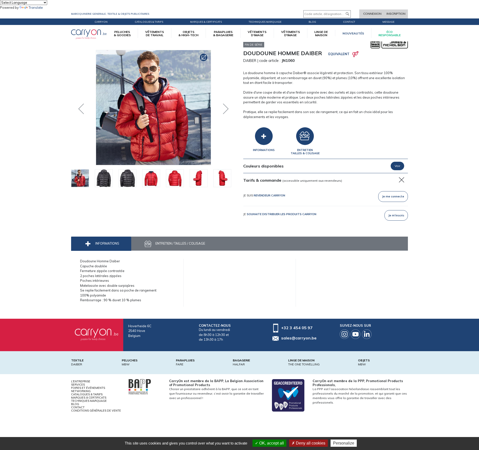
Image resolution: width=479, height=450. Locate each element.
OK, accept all (271, 443)
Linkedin (366, 334)
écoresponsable (389, 33)
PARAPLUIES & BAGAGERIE (223, 33)
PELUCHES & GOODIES (122, 33)
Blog (75, 404)
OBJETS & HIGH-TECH (188, 33)
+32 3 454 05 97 (297, 327)
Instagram (344, 334)
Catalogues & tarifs (149, 21)
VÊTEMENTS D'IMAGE (290, 33)
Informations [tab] (264, 150)
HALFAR (239, 364)
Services (78, 384)
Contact (349, 21)
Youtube (355, 334)
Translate (36, 7)
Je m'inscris (396, 215)
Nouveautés (353, 33)
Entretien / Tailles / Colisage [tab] (180, 243)
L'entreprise (80, 381)
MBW (125, 364)
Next (222, 107)
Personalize (343, 443)
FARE (179, 364)
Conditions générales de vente (96, 410)
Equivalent (339, 54)
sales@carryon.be (299, 337)
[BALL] (139, 386)
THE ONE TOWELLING (304, 364)
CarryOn (101, 21)
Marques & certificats (206, 21)
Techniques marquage (265, 21)
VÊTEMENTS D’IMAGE (257, 33)
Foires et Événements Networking (88, 389)
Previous (82, 107)
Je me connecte (393, 196)
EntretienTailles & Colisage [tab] (305, 151)
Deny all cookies (310, 443)
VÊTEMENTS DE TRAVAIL (154, 33)
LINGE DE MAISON (321, 33)
